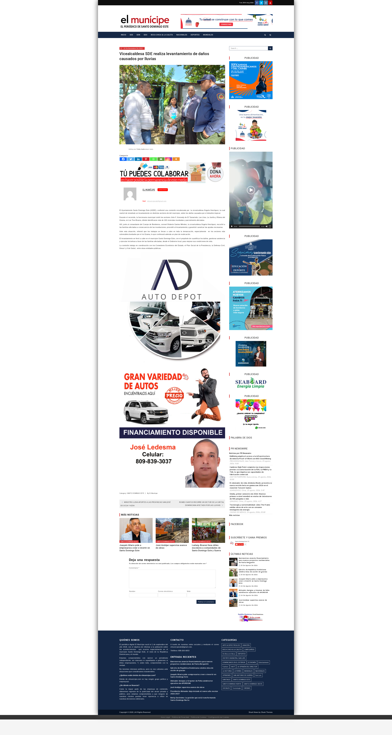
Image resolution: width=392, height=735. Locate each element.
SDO (145, 35)
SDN (138, 35)
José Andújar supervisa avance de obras (171, 546)
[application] (251, 190)
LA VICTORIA (227, 671)
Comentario (134, 568)
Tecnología (236, 688)
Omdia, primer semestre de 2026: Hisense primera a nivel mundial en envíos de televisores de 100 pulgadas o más (251, 496)
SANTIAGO (226, 679)
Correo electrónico (165, 591)
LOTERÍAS (238, 671)
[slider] (249, 226)
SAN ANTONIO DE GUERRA (243, 675)
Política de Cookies (198, 717)
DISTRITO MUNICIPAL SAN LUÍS (234, 658)
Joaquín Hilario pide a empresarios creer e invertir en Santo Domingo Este (134, 548)
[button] (251, 190)
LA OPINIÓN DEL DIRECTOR (247, 667)
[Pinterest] (145, 159)
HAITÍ (233, 667)
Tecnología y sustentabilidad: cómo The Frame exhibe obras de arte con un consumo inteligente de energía (250, 507)
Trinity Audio (141, 149)
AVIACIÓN (246, 645)
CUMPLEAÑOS (249, 649)
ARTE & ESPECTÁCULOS (231, 645)
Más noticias (234, 515)
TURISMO (246, 688)
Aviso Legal (165, 717)
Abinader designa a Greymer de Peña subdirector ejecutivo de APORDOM (254, 591)
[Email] (161, 159)
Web (188, 591)
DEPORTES (195, 35)
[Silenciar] (267, 226)
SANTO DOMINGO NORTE (232, 684)
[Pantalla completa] (270, 226)
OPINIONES (227, 675)
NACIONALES (181, 35)
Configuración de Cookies (218, 717)
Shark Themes (267, 712)
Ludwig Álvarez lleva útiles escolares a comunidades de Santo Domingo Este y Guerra (206, 548)
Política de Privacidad (180, 717)
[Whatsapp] (153, 159)
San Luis (258, 675)
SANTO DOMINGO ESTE (135, 493)
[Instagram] (168, 159)
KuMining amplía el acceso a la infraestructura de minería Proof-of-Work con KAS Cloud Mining (250, 457)
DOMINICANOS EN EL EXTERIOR (234, 662)
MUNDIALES (208, 35)
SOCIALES (226, 688)
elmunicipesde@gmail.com (156, 201)
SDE (131, 35)
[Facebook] (123, 159)
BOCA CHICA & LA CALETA (162, 35)
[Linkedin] (138, 159)
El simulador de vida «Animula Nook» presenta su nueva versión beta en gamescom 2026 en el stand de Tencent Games (251, 485)
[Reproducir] (232, 226)
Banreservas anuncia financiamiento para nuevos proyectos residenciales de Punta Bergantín (254, 560)
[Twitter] (130, 159)
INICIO (123, 35)
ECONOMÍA (252, 662)
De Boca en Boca (229, 654)
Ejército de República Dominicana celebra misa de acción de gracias (253, 571)
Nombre (132, 591)
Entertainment (264, 662)
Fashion (225, 667)
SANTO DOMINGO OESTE (253, 684)
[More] (176, 159)
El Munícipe (149, 189)
